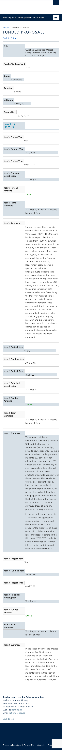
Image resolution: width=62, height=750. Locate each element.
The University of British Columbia (22, 5)
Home (6, 28)
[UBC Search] (56, 3)
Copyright (41, 745)
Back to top (9, 719)
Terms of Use (29, 745)
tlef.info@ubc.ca (17, 713)
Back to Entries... (11, 38)
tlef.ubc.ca (17, 710)
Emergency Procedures (12, 745)
